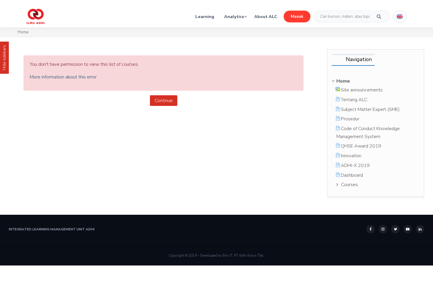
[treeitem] (375, 81)
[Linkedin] (420, 229)
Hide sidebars (4, 57)
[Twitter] (395, 229)
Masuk (297, 16)
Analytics (234, 16)
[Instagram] (383, 229)
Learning (204, 16)
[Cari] (379, 17)
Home (23, 32)
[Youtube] (408, 229)
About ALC (265, 16)
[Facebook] (370, 229)
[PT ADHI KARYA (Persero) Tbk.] (36, 16)
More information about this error (63, 77)
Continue (164, 100)
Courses (349, 184)
